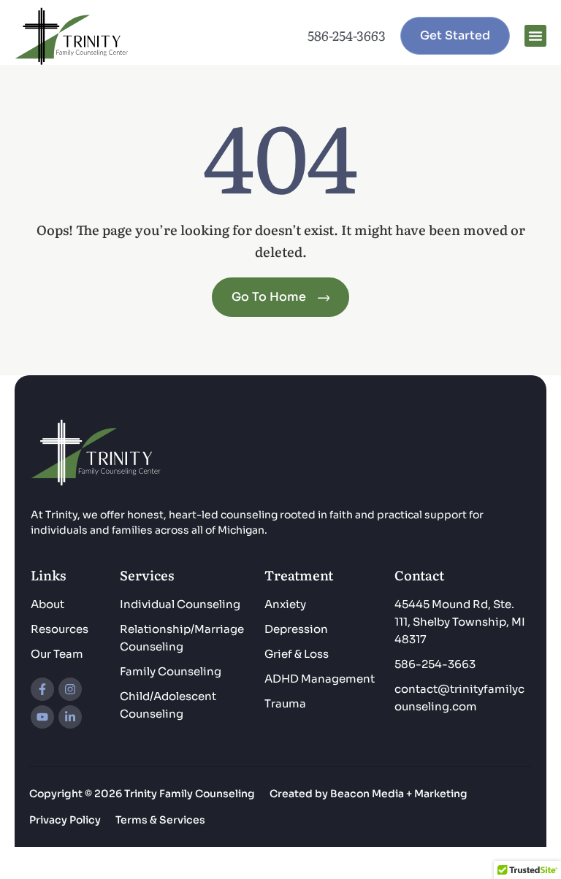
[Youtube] (42, 717)
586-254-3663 (347, 35)
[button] (535, 36)
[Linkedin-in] (70, 717)
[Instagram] (70, 689)
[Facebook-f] (42, 689)
